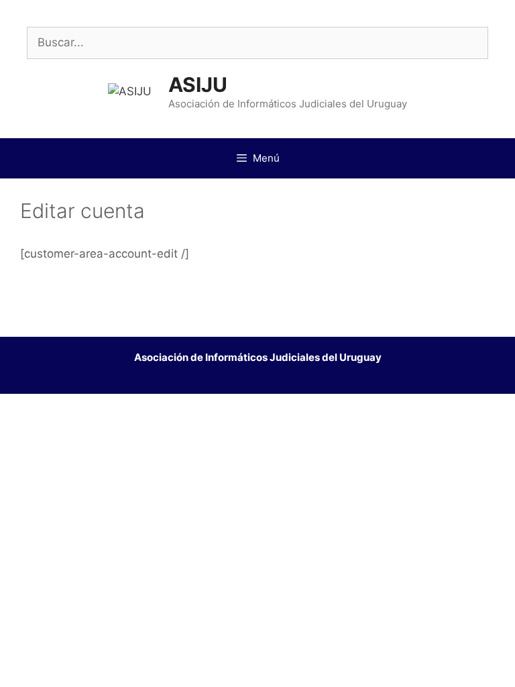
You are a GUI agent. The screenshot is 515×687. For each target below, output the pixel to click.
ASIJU (197, 84)
